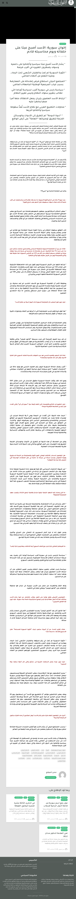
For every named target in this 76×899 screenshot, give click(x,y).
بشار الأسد (47, 758)
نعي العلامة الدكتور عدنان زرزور (56, 834)
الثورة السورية (25, 753)
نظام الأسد (22, 758)
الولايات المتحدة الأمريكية (58, 758)
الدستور (63, 755)
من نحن (70, 860)
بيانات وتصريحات (51, 797)
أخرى (58, 797)
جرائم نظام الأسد (37, 758)
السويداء (56, 755)
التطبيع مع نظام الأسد (37, 753)
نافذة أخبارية (64, 799)
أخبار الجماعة (62, 43)
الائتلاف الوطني (35, 750)
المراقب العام (37, 755)
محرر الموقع (51, 56)
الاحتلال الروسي (61, 753)
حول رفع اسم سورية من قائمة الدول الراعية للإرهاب (55, 804)
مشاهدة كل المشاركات (50, 777)
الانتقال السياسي (50, 753)
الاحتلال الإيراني (25, 750)
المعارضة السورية (27, 755)
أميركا (47, 750)
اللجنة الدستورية (48, 755)
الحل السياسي (16, 753)
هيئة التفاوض (61, 761)
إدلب (42, 750)
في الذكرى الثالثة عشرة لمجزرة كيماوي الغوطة (24, 804)
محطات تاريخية (68, 864)
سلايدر (28, 758)
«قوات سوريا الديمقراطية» (58, 750)
